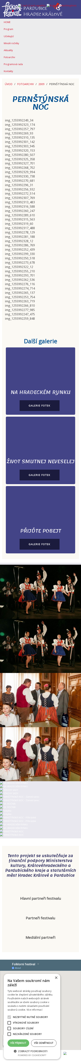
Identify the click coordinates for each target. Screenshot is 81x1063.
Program (8, 29)
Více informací (34, 1009)
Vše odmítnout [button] (43, 1043)
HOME (7, 22)
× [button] (56, 977)
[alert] (32, 1016)
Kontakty (8, 71)
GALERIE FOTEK (39, 405)
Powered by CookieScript (32, 1055)
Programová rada (13, 64)
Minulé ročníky (11, 43)
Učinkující (9, 36)
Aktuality (8, 50)
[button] (32, 1051)
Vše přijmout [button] (18, 1043)
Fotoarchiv (9, 57)
